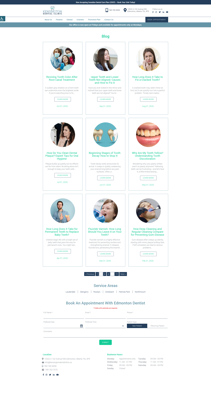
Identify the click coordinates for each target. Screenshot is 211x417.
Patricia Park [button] (124, 291)
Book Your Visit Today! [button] (126, 2)
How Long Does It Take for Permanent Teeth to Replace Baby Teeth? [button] (62, 231)
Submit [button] (105, 342)
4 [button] (108, 274)
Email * (88, 312)
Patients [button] (59, 19)
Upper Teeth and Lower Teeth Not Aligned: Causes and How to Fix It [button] (105, 79)
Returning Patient (157, 326)
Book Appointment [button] (157, 20)
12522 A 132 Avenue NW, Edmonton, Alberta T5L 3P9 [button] (138, 10)
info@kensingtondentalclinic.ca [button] (58, 362)
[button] (2, 18)
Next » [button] (123, 274)
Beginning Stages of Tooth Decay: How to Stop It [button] (105, 154)
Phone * (130, 312)
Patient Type (131, 322)
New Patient (137, 326)
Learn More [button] (62, 99)
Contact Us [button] (108, 19)
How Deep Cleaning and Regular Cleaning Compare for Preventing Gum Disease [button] (147, 231)
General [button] (70, 19)
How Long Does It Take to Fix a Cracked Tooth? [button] (147, 78)
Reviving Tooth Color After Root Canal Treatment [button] (61, 78)
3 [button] (104, 274)
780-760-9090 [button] (114, 10)
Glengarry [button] (84, 291)
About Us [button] (48, 19)
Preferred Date (48, 322)
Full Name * (48, 312)
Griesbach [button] (109, 291)
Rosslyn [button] (96, 291)
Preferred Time (90, 322)
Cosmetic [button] (80, 19)
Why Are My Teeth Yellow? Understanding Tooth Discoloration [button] (147, 155)
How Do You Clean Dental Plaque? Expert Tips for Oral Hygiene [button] (61, 155)
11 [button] (117, 274)
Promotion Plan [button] (94, 19)
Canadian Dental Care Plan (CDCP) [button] (101, 2)
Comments (47, 331)
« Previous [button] (89, 274)
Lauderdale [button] (70, 291)
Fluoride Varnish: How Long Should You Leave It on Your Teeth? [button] (105, 231)
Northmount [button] (140, 291)
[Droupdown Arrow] (123, 326)
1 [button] (97, 274)
